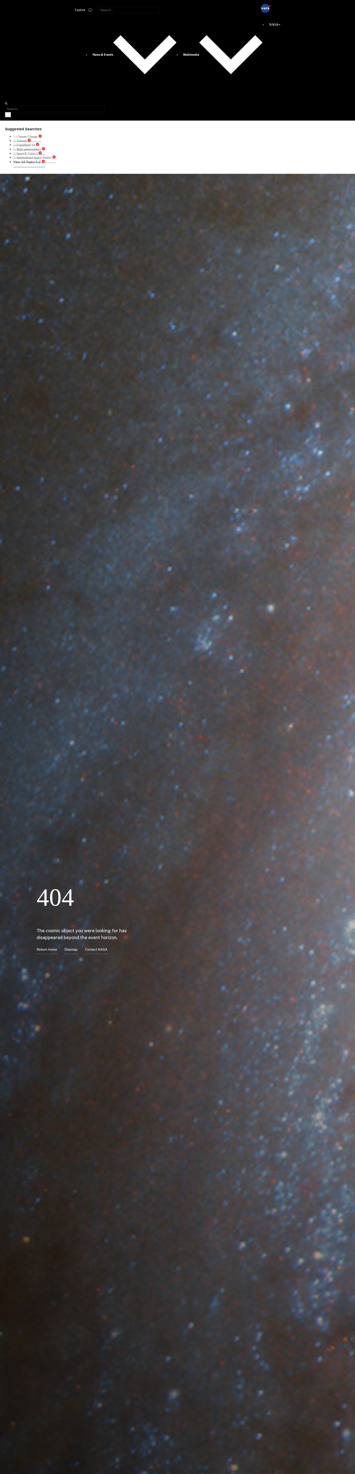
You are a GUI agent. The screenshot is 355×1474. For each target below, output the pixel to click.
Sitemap (71, 950)
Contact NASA (96, 950)
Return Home (47, 950)
